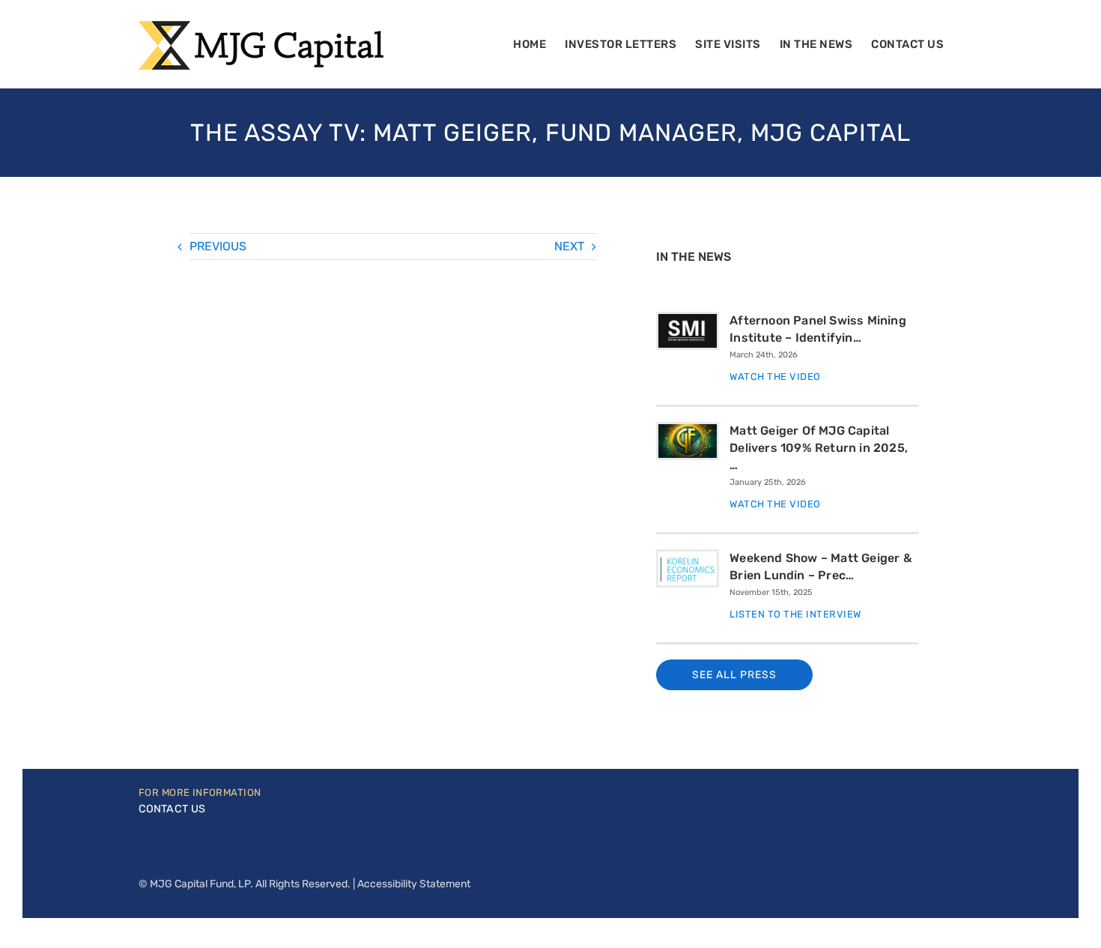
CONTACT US (172, 809)
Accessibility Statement (413, 884)
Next (569, 246)
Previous (217, 246)
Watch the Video (775, 376)
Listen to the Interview (795, 614)
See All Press (734, 674)
